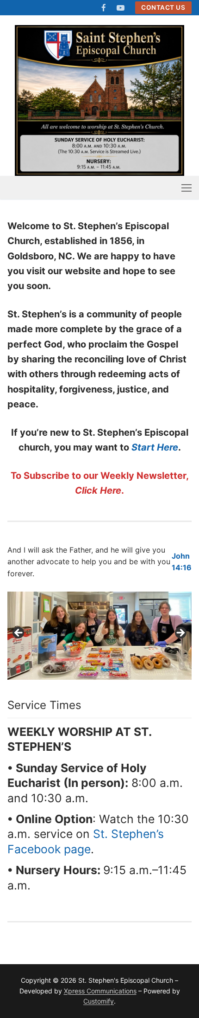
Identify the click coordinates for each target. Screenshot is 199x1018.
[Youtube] (120, 7)
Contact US (163, 7)
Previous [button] (19, 633)
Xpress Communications (100, 991)
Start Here (154, 447)
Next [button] (180, 633)
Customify (98, 1001)
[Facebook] (104, 7)
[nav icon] (186, 187)
